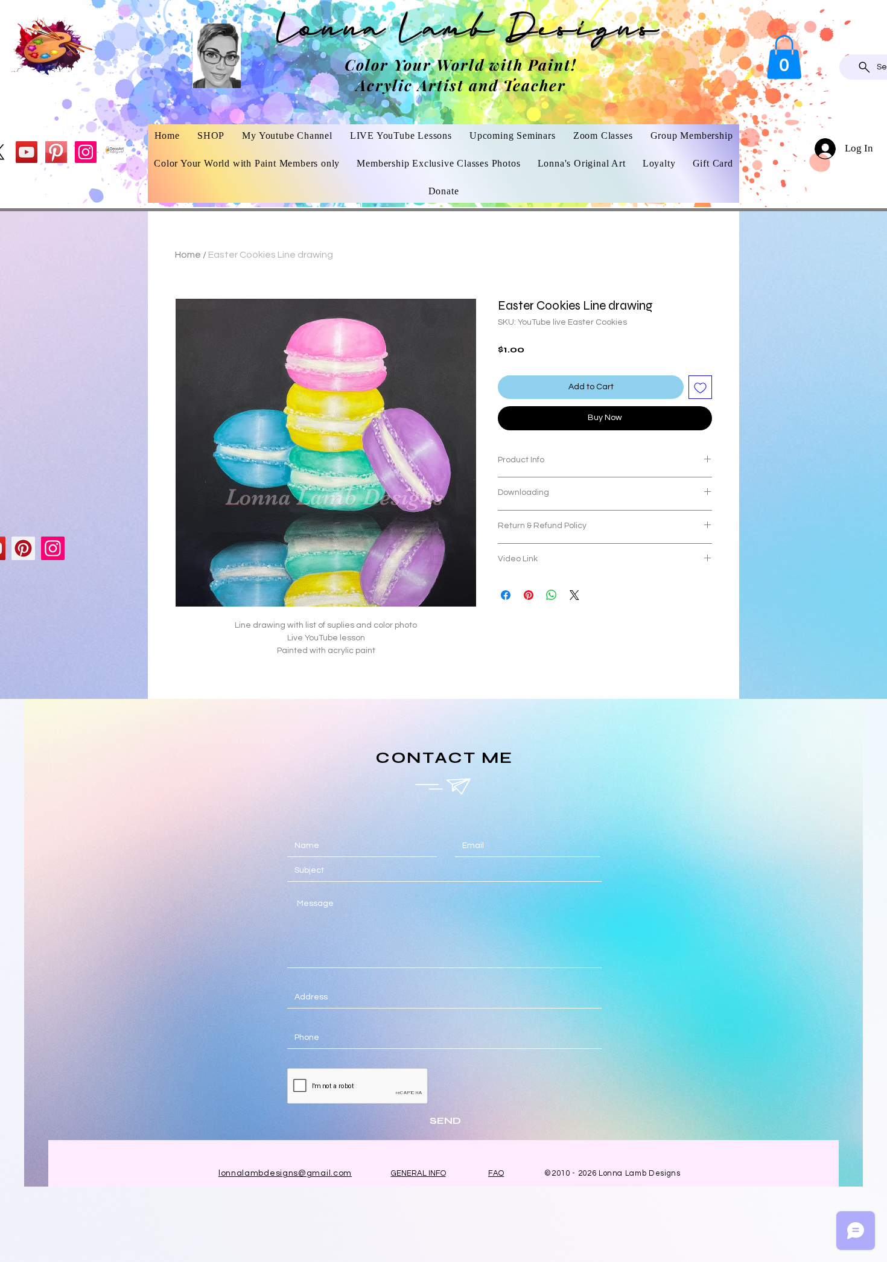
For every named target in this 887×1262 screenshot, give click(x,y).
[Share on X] (574, 595)
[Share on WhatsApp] (551, 595)
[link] (784, 57)
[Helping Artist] (115, 152)
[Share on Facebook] (505, 595)
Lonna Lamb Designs (468, 32)
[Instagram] (86, 152)
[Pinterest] (56, 152)
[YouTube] (26, 152)
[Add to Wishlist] (700, 387)
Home (188, 255)
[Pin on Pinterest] (528, 595)
